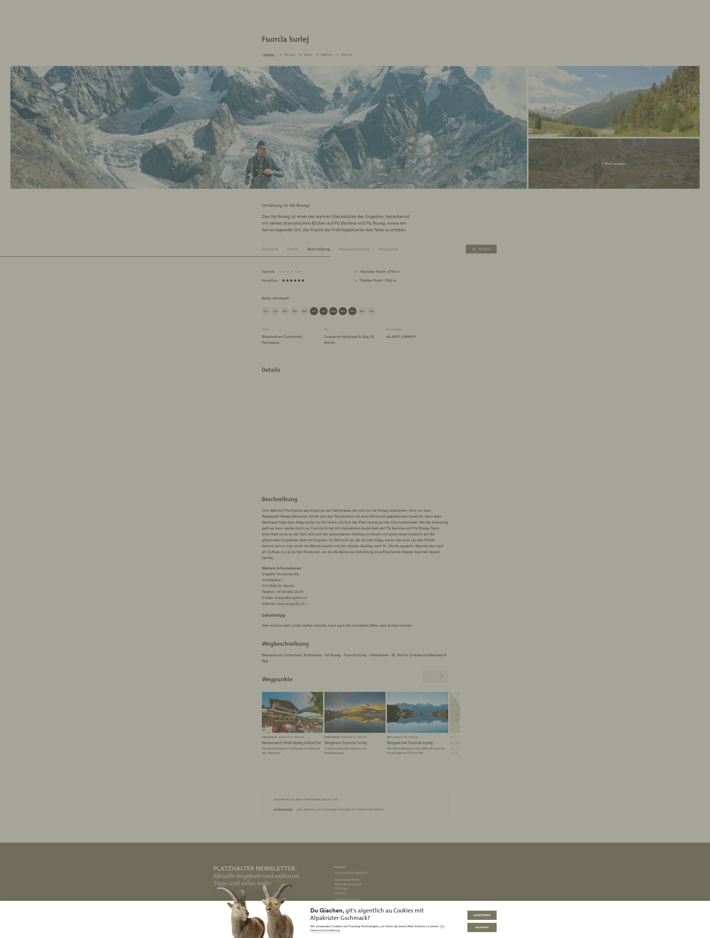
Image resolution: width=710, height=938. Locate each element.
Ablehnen (482, 927)
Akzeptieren (482, 915)
